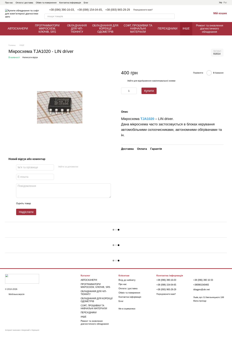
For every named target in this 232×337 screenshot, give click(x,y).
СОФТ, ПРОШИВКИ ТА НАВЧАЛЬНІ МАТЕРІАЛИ (138, 28)
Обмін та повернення (46, 3)
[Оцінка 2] (42, 203)
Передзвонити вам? (143, 10)
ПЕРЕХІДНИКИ (167, 28)
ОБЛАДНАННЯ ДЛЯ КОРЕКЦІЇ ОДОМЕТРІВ (105, 28)
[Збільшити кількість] (134, 91)
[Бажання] (200, 13)
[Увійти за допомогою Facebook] (82, 167)
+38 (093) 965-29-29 (117, 9)
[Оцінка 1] (36, 203)
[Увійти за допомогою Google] (87, 167)
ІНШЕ (186, 28)
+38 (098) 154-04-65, (90, 9)
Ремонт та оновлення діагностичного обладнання (209, 28)
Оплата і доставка (24, 3)
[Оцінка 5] (58, 203)
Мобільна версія (16, 294)
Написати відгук (30, 57)
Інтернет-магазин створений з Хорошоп (22, 330)
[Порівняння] (191, 13)
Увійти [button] (130, 81)
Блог (86, 3)
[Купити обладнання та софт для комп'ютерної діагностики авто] (22, 279)
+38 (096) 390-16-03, (62, 9)
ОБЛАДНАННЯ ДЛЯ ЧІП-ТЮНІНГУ (77, 28)
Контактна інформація (70, 3)
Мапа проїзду (199, 301)
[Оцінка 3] (47, 203)
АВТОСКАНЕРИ (18, 28)
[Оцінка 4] (53, 203)
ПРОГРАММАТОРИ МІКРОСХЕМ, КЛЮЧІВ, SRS (47, 28)
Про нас (9, 3)
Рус (225, 3)
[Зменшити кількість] (123, 91)
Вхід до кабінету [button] (127, 280)
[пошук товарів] (172, 16)
